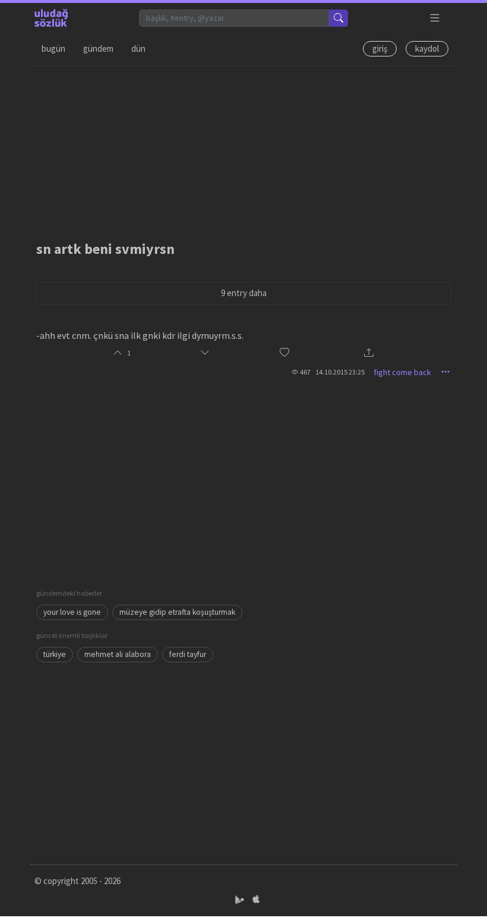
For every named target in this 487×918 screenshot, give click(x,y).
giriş (379, 48)
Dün (138, 48)
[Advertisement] (243, 149)
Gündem (98, 48)
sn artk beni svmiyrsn (105, 249)
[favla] (284, 353)
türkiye (54, 654)
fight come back (402, 372)
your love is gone (72, 612)
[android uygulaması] (240, 900)
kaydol (427, 48)
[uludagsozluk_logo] (51, 18)
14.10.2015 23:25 (340, 371)
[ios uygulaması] (256, 900)
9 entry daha (244, 292)
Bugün (53, 48)
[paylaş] (368, 353)
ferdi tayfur (187, 654)
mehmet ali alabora (117, 654)
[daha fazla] (435, 18)
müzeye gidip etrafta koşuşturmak (177, 612)
